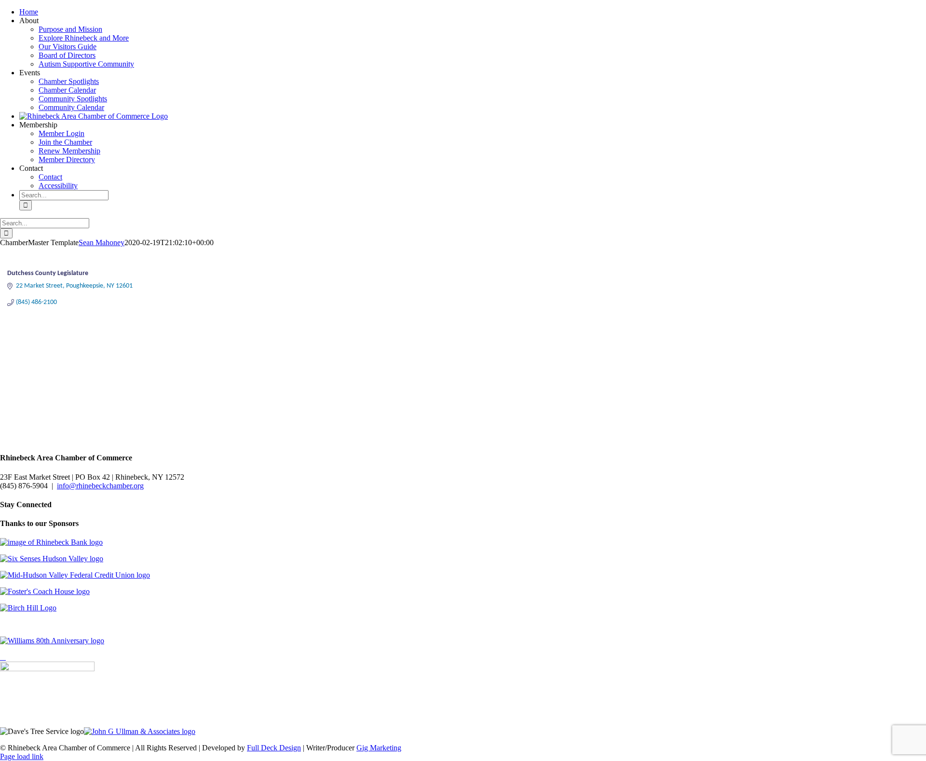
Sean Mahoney (101, 242)
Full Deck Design (274, 748)
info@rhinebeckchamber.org (100, 486)
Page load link (21, 756)
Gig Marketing (378, 748)
